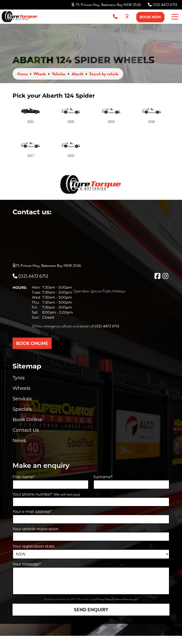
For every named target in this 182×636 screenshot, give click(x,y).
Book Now (150, 17)
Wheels (21, 388)
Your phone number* (46, 494)
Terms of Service (123, 599)
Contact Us (26, 430)
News (19, 440)
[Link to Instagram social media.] (165, 276)
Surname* (102, 477)
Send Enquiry (91, 609)
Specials (22, 409)
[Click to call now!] (115, 17)
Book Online (27, 419)
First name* (23, 477)
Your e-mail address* (32, 511)
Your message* (27, 564)
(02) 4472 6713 (165, 5)
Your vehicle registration (36, 529)
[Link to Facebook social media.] (157, 276)
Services (22, 399)
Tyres (19, 378)
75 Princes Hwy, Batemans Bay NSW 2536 (108, 5)
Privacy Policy (103, 599)
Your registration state (34, 546)
